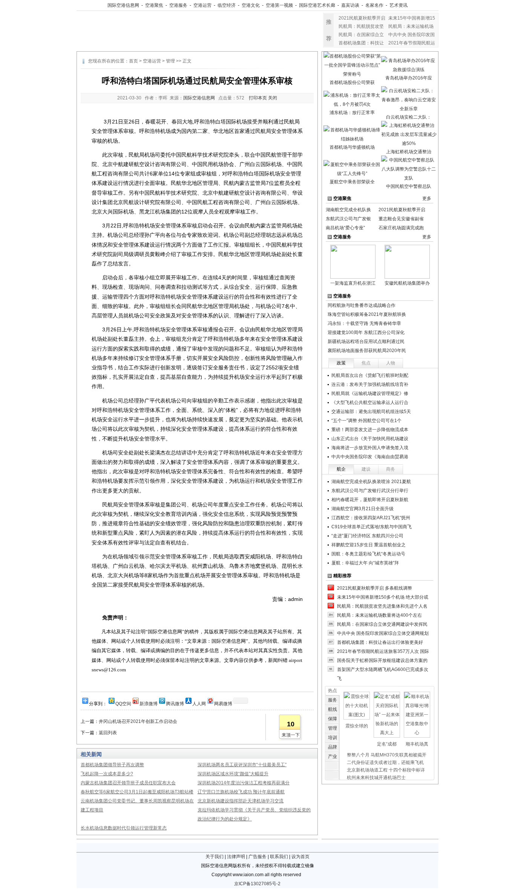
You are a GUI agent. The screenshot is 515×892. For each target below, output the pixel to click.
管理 (170, 61)
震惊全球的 (356, 726)
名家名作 (374, 5)
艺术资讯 (398, 5)
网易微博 (223, 703)
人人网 (199, 703)
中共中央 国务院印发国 (411, 34)
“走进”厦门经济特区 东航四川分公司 (367, 535)
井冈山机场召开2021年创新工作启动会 (138, 721)
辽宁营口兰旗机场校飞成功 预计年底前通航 (241, 791)
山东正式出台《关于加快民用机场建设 (369, 438)
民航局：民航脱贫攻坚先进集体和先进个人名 (382, 606)
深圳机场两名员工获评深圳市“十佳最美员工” (242, 764)
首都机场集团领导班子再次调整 (112, 764)
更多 (426, 198)
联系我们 (279, 856)
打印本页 (258, 98)
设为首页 (300, 856)
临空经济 (227, 5)
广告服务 (257, 856)
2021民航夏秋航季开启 (362, 18)
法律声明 (236, 856)
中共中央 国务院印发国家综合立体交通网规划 (383, 633)
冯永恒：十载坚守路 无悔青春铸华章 (364, 323)
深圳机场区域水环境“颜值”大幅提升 (233, 773)
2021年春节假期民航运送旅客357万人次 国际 (383, 651)
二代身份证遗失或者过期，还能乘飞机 (385, 762)
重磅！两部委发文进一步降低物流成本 (369, 429)
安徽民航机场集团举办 (407, 283)
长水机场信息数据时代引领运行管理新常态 (124, 828)
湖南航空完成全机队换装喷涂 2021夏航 (371, 481)
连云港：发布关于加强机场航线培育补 (369, 384)
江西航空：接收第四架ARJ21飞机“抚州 (370, 517)
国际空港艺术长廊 (317, 5)
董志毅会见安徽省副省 (401, 218)
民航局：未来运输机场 (411, 26)
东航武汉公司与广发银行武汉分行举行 (369, 490)
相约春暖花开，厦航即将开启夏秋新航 (369, 499)
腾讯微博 (175, 703)
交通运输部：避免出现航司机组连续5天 (371, 411)
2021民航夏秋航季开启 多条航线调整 (374, 588)
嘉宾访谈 (350, 5)
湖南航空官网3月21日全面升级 (362, 508)
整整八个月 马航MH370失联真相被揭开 (386, 755)
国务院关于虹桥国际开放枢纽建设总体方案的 (382, 660)
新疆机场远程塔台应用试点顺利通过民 (366, 341)
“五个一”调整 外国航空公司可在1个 (366, 420)
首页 (133, 61)
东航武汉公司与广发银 (348, 218)
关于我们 (214, 856)
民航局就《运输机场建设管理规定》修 (369, 393)
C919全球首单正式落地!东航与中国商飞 (371, 526)
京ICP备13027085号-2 (257, 883)
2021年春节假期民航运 (411, 43)
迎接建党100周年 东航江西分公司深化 (366, 332)
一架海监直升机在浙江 (353, 283)
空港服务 (178, 5)
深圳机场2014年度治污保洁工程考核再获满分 (244, 782)
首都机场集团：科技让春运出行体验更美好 (380, 642)
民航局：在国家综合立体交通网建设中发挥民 (382, 624)
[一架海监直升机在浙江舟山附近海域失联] (353, 261)
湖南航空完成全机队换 (348, 209)
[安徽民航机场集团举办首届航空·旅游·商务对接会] (407, 261)
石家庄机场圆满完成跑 (401, 227)
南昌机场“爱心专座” (345, 227)
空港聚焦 (154, 5)
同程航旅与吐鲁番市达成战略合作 (361, 305)
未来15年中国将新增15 (411, 18)
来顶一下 (291, 735)
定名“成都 (387, 744)
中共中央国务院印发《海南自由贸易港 (369, 456)
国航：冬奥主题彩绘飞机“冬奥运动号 (368, 554)
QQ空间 (123, 703)
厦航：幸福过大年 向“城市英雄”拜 (365, 563)
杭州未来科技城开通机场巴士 (376, 777)
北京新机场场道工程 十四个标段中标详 (386, 770)
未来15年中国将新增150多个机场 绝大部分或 (382, 597)
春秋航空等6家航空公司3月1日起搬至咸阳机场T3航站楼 (137, 791)
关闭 (272, 98)
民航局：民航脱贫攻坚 (361, 26)
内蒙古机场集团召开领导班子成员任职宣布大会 (128, 782)
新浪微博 (148, 703)
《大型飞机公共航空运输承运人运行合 (369, 402)
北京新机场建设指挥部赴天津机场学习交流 (241, 801)
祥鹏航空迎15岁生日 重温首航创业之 (368, 544)
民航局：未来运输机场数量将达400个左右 (379, 615)
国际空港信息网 (123, 5)
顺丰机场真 (417, 744)
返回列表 (108, 732)
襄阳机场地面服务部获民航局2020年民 (367, 350)
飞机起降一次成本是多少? (107, 773)
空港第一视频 (279, 5)
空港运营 (202, 5)
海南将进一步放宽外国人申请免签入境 (369, 447)
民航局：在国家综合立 (361, 34)
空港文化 (251, 5)
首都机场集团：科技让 (361, 43)
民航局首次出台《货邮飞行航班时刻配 (369, 375)
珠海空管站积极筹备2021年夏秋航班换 (367, 314)
